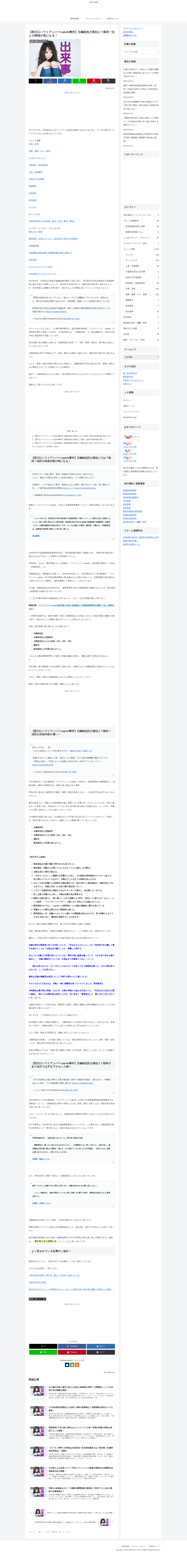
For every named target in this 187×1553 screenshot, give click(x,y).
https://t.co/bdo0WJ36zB (42, 765)
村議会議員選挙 (130, 518)
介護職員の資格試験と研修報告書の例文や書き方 (50, 253)
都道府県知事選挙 (131, 497)
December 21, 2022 (73, 495)
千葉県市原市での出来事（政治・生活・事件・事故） (52, 221)
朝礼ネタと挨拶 (35, 232)
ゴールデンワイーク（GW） (41, 267)
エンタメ (33, 207)
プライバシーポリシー (132, 28)
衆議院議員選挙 (130, 494)
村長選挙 (127, 508)
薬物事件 (33, 186)
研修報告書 (34, 246)
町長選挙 (127, 504)
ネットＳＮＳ (34, 214)
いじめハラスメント (37, 158)
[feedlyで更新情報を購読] (72, 1365)
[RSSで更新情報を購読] (77, 1365)
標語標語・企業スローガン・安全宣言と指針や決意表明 (53, 239)
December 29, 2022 (67, 772)
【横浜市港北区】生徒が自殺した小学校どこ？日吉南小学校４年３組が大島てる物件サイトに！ (140, 121)
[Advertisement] (72, 110)
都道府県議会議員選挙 (132, 511)
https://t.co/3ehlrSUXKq (85, 488)
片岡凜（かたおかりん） (133, 380)
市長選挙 (127, 501)
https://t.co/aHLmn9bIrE (56, 312)
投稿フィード (129, 406)
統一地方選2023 (130, 373)
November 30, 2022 (68, 1090)
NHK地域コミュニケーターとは (42, 274)
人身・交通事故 (35, 172)
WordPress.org (129, 417)
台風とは (127, 384)
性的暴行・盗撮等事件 (38, 165)
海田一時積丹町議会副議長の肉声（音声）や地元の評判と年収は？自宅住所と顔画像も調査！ (140, 89)
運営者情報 (128, 32)
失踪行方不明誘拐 (36, 179)
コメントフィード (131, 412)
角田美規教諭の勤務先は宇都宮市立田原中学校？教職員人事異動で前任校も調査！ (140, 137)
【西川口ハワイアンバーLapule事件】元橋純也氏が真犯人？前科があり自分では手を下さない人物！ (73, 443)
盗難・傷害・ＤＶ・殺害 (39, 151)
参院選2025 (128, 377)
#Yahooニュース (68, 488)
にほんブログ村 (130, 447)
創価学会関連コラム (131, 544)
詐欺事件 (33, 193)
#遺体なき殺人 (75, 751)
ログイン (127, 400)
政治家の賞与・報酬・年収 (134, 522)
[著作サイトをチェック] (67, 1365)
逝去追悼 (33, 200)
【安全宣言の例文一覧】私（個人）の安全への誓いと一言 (54, 1275)
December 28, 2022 (71, 319)
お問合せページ (130, 35)
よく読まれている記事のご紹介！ (47, 446)
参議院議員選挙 (130, 490)
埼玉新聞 (35, 536)
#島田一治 (87, 751)
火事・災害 (34, 144)
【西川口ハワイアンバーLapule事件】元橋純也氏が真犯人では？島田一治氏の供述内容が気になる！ (73, 436)
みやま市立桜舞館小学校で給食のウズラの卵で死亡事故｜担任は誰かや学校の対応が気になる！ (140, 105)
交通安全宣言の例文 (37, 1282)
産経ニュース (44, 1159)
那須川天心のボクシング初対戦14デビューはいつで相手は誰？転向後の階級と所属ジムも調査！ (71, 1289)
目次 (69, 431)
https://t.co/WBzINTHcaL (82, 1083)
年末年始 (33, 260)
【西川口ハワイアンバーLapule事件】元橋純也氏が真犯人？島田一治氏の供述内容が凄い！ (69, 439)
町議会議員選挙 (130, 515)
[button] (108, 81)
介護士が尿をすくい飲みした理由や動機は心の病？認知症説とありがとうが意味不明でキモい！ (140, 73)
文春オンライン (45, 1203)
